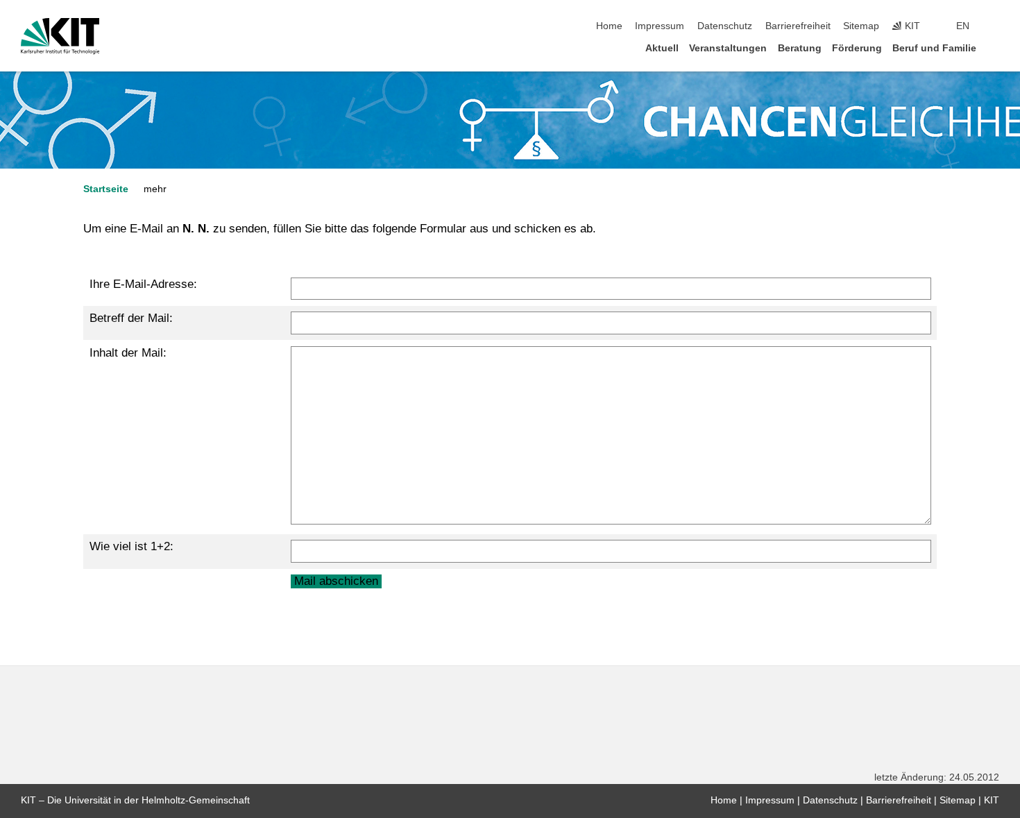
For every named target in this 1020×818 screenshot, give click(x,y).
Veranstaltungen (728, 48)
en (962, 26)
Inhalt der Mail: (128, 352)
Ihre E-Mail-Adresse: (143, 284)
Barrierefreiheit (798, 26)
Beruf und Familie (934, 48)
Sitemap (861, 26)
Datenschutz (724, 26)
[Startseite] (995, 47)
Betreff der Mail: (131, 318)
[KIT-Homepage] (60, 36)
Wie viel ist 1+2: (131, 546)
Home (609, 26)
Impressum (659, 26)
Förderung (857, 48)
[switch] (995, 26)
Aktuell (662, 48)
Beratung (800, 48)
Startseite (105, 189)
